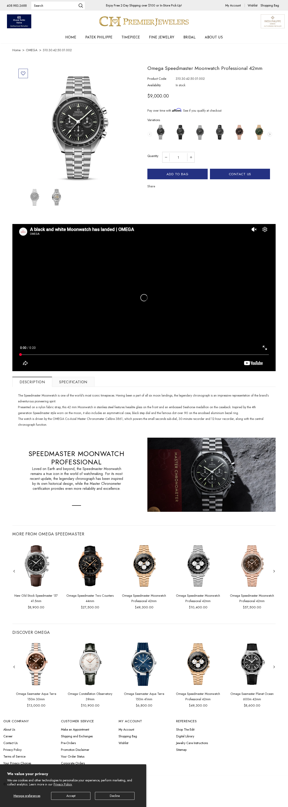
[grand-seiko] (19, 21)
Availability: (154, 85)
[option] (78, 126)
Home (16, 50)
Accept (70, 796)
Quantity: (153, 156)
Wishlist (253, 5)
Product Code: (157, 78)
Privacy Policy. (63, 784)
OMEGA (31, 50)
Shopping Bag (270, 5)
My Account (233, 5)
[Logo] (144, 21)
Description (32, 382)
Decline (115, 796)
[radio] (160, 132)
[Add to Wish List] (23, 73)
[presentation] (270, 134)
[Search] (81, 6)
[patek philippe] (273, 21)
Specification (73, 382)
